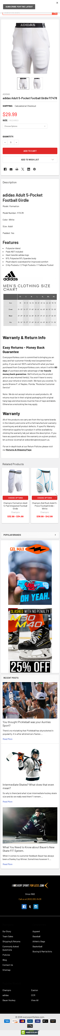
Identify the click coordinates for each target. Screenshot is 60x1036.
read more (7, 739)
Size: (10, 120)
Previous (3, 496)
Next (56, 496)
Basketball (37, 946)
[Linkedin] (28, 169)
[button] (30, 159)
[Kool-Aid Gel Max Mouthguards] (30, 572)
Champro (7, 990)
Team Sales (8, 936)
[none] (30, 48)
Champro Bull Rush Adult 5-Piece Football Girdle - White (44, 506)
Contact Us (8, 964)
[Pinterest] (34, 169)
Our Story (7, 931)
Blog (5, 959)
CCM (33, 995)
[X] (22, 169)
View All (34, 1000)
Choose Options (15, 498)
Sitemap (6, 970)
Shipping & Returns (11, 941)
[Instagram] (35, 906)
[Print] (16, 169)
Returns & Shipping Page (19, 449)
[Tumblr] (30, 906)
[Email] (11, 169)
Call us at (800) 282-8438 (30, 899)
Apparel (36, 931)
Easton (34, 990)
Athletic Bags (39, 941)
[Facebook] (5, 169)
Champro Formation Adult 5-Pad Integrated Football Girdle (15, 506)
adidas (6, 995)
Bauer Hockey (9, 1000)
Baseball (36, 936)
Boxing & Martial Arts (42, 951)
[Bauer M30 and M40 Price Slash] (30, 640)
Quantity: (8, 136)
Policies (6, 954)
